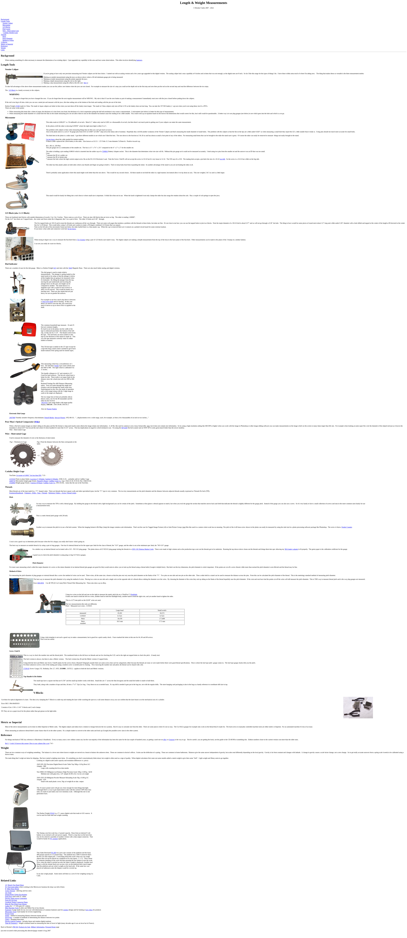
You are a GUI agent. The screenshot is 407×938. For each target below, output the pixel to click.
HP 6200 (124, 428)
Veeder (56, 366)
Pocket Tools (9, 914)
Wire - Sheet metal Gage (11, 31)
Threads (3, 35)
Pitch (4, 36)
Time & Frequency (11, 923)
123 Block (12, 90)
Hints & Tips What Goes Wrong (16, 904)
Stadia (7, 915)
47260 (17, 106)
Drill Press (8, 896)
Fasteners (8, 910)
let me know (72, 229)
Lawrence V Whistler (37, 479)
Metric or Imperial (7, 44)
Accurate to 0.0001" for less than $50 (28, 475)
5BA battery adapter (291, 549)
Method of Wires (8, 40)
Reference (4, 46)
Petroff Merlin (49, 418)
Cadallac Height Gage (10, 33)
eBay (165, 739)
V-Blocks (4, 42)
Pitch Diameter (8, 38)
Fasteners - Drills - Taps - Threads (35, 493)
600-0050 (40, 583)
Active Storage (10, 891)
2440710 (12, 481)
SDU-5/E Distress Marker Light (142, 549)
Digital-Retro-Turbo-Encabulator (16, 894)
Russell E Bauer (42, 481)
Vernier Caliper (8, 23)
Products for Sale (24, 927)
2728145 (26, 668)
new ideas (89, 910)
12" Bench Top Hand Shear (14, 885)
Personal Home (50, 927)
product (65, 910)
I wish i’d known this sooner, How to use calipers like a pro (29, 743)
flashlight (134, 594)
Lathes (7, 906)
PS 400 (53, 853)
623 (55, 268)
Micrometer (6, 25)
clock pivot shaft (47, 301)
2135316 (12, 479)
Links (3, 50)
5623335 (44, 402)
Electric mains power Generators (16, 898)
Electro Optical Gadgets (13, 921)
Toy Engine (81, 240)
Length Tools (5, 21)
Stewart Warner (60, 418)
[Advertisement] (203, 13)
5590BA (105, 151)
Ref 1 (85, 83)
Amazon (172, 739)
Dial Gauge (6, 29)
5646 (70, 268)
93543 (52, 813)
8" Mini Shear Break (12, 889)
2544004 (12, 483)
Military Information (38, 927)
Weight (3, 48)
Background (5, 19)
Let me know (50, 139)
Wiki (37, 422)
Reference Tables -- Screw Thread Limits (62, 493)
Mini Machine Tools (12, 908)
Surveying (8, 917)
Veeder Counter (346, 527)
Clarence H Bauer (36, 483)
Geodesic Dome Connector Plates (16, 902)
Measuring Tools (10, 912)
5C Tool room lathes (12, 887)
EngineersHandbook (16, 493)
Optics (7, 919)
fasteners (139, 60)
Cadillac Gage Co (55, 481)
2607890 (12, 418)
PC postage (54, 839)
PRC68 (15, 927)
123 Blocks (6, 27)
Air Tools (8, 893)
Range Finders (52, 409)
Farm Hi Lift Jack (11, 900)
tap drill (222, 159)
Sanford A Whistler (51, 479)
